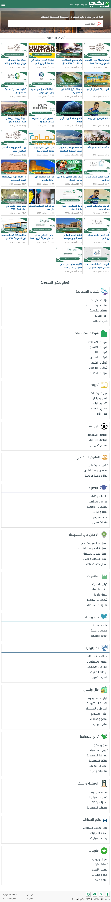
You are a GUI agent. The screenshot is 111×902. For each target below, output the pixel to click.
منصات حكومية (98, 310)
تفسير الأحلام (99, 869)
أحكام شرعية (99, 589)
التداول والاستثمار (96, 708)
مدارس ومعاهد (98, 501)
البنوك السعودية (97, 698)
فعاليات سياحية (98, 797)
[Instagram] (88, 894)
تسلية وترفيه (99, 864)
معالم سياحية (99, 792)
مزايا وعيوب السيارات (95, 828)
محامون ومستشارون (95, 470)
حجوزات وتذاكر (99, 802)
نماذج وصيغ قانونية (96, 476)
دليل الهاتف (100, 321)
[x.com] (101, 894)
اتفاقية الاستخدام (10, 898)
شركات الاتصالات (97, 342)
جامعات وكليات (98, 496)
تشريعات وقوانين (97, 465)
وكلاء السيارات (98, 838)
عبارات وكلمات (99, 393)
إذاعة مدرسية (99, 517)
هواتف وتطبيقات (97, 656)
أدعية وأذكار (100, 594)
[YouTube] (95, 894)
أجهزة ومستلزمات (96, 662)
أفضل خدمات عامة (96, 564)
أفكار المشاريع (99, 714)
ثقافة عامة (101, 880)
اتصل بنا (30, 898)
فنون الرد (102, 414)
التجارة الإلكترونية (97, 703)
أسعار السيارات (98, 833)
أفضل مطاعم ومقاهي (94, 543)
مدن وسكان (100, 745)
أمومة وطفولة (99, 636)
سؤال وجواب (99, 859)
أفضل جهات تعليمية (95, 554)
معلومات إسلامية (97, 605)
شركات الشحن (99, 363)
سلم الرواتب (100, 724)
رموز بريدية (101, 316)
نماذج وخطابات (98, 719)
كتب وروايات (100, 403)
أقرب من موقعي (97, 766)
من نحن (30, 894)
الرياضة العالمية (98, 440)
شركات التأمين (99, 352)
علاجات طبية (100, 625)
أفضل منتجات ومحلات (94, 559)
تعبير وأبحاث (100, 512)
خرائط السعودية (98, 761)
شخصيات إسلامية (97, 600)
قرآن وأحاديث (99, 584)
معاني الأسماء (98, 408)
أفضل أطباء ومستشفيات (92, 548)
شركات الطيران (98, 357)
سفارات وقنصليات (96, 305)
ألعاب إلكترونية (98, 677)
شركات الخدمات (98, 373)
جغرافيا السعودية (97, 755)
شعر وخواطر (100, 398)
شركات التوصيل (98, 368)
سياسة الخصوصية (10, 894)
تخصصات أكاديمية (97, 507)
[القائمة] (3, 4)
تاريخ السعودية (98, 750)
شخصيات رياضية (98, 445)
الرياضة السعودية (97, 435)
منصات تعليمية (98, 522)
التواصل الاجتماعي (96, 667)
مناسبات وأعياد (98, 771)
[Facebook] (107, 894)
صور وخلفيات (99, 875)
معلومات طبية (99, 630)
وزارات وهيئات (99, 300)
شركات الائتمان (98, 347)
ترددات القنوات (98, 672)
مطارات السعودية (97, 807)
